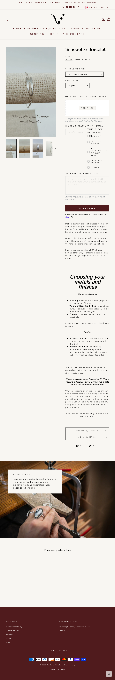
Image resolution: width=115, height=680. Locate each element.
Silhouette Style (75, 69)
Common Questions (87, 431)
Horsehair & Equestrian (45, 28)
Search (8, 638)
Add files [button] (87, 108)
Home (17, 28)
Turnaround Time (12, 631)
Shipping (69, 59)
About (97, 28)
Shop (8, 642)
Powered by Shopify (57, 669)
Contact (77, 33)
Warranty (10, 635)
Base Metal (71, 80)
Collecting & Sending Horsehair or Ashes (75, 627)
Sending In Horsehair (49, 33)
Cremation (80, 28)
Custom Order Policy (14, 627)
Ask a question (87, 437)
